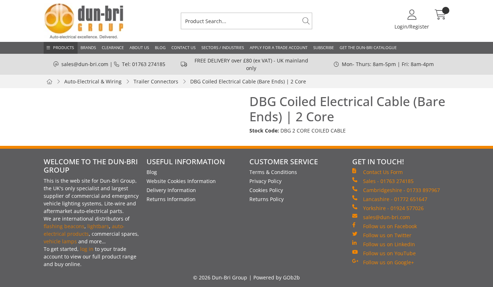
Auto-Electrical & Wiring (93, 81)
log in (86, 248)
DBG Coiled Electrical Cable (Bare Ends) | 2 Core (248, 81)
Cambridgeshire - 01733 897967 (401, 190)
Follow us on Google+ (388, 262)
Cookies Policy (266, 190)
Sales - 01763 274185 (388, 181)
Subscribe (323, 47)
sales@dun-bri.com (84, 64)
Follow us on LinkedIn (389, 244)
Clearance (113, 47)
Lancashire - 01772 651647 (395, 199)
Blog (160, 47)
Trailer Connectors (156, 81)
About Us (139, 47)
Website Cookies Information (181, 181)
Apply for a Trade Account (278, 47)
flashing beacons (64, 226)
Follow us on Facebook (390, 226)
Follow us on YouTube (389, 253)
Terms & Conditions (273, 172)
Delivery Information (171, 190)
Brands (88, 47)
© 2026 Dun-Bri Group (220, 277)
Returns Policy (266, 199)
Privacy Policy (265, 181)
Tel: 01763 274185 (143, 64)
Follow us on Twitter (387, 235)
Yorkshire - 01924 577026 (393, 208)
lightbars (98, 226)
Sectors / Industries (222, 47)
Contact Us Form (383, 172)
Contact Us (183, 47)
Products (63, 47)
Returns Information (171, 199)
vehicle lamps (60, 241)
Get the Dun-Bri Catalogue (368, 47)
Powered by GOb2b (276, 277)
